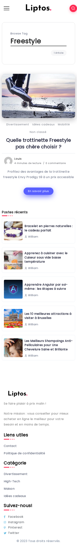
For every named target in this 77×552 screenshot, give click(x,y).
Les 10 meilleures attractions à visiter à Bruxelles (48, 316)
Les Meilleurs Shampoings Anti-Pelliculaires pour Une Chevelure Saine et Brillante (48, 345)
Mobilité (64, 124)
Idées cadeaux (43, 124)
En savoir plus (38, 191)
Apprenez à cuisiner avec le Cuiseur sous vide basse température (46, 257)
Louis (18, 159)
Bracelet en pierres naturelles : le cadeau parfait (48, 228)
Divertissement (17, 124)
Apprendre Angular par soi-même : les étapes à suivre (46, 286)
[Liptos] (38, 8)
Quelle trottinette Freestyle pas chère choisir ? (38, 143)
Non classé (38, 132)
